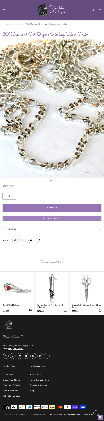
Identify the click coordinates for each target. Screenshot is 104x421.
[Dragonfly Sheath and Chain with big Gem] (86, 288)
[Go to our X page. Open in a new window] (40, 356)
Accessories (18, 24)
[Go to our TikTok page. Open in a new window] (12, 356)
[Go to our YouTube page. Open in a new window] (26, 356)
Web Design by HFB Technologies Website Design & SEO (71, 414)
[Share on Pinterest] (31, 240)
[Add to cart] (65, 310)
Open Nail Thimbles (12, 385)
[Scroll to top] (96, 413)
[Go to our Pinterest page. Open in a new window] (33, 356)
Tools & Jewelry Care (39, 380)
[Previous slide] (4, 109)
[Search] (94, 10)
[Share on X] (23, 240)
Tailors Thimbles (10, 390)
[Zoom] (100, 43)
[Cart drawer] (100, 10)
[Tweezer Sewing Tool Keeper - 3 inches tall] (52, 288)
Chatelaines (8, 374)
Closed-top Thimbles (13, 380)
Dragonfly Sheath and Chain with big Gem (86, 306)
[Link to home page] (9, 325)
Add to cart (52, 207)
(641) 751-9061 (15, 348)
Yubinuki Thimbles (11, 396)
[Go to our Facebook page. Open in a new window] (47, 356)
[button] (50, 180)
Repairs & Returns (38, 385)
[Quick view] (30, 310)
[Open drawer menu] (4, 10)
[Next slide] (100, 109)
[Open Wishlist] (100, 417)
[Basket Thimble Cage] (17, 288)
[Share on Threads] (39, 240)
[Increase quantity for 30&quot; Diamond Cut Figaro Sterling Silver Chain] (14, 196)
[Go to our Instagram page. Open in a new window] (6, 356)
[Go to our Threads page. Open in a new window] (19, 356)
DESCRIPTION (9, 229)
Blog (32, 390)
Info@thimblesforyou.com (21, 345)
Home (8, 24)
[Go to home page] (52, 10)
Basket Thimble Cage (11, 305)
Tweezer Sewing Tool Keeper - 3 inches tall (50, 306)
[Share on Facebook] (15, 240)
